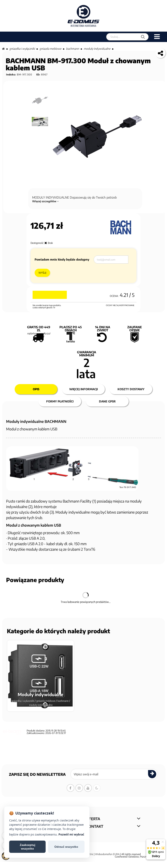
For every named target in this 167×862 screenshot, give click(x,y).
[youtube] (88, 788)
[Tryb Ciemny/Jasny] (96, 788)
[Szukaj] (143, 37)
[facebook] (70, 788)
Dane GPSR (107, 401)
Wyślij (42, 272)
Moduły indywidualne (97, 48)
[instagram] (79, 788)
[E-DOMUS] (83, 15)
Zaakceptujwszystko (27, 846)
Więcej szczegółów (44, 201)
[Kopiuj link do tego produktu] (160, 53)
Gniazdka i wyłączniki (22, 48)
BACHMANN (72, 48)
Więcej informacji (83, 389)
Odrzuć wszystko (66, 846)
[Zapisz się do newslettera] (152, 774)
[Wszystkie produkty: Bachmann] (120, 227)
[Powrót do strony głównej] (3, 48)
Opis (36, 389)
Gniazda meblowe (50, 48)
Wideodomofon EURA (107, 854)
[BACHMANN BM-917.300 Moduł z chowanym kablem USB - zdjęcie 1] (40, 100)
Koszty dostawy (131, 389)
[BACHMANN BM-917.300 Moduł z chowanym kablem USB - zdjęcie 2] (40, 121)
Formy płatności (60, 401)
